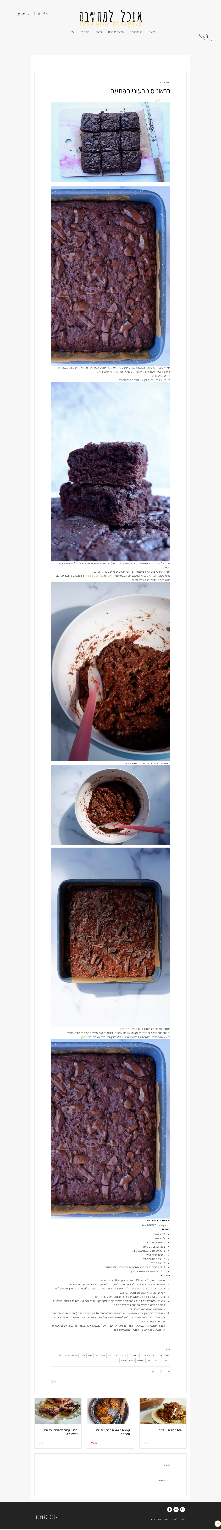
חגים (124, 1355)
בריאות (166, 1360)
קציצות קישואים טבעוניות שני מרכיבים (113, 1432)
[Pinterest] (43, 13)
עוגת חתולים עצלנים (170, 1430)
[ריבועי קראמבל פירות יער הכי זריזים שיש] (58, 1411)
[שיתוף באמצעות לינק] (160, 1371)
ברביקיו (158, 1360)
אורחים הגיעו (164, 1355)
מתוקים (74, 1355)
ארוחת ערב (145, 1355)
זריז (154, 1355)
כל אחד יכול (133, 1355)
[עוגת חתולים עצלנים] (163, 1411)
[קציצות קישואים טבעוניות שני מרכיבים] (110, 1411)
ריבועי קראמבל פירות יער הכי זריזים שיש (60, 1432)
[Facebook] (34, 13)
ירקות (60, 1355)
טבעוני (82, 1355)
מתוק (117, 1355)
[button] (38, 56)
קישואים (140, 1360)
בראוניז (149, 1360)
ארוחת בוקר (100, 1355)
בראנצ (123, 1360)
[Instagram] (39, 13)
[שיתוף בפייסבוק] (168, 1371)
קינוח (90, 1355)
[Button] (218, 1523)
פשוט (110, 1355)
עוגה (67, 1355)
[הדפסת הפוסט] (153, 1371)
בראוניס (131, 1360)
